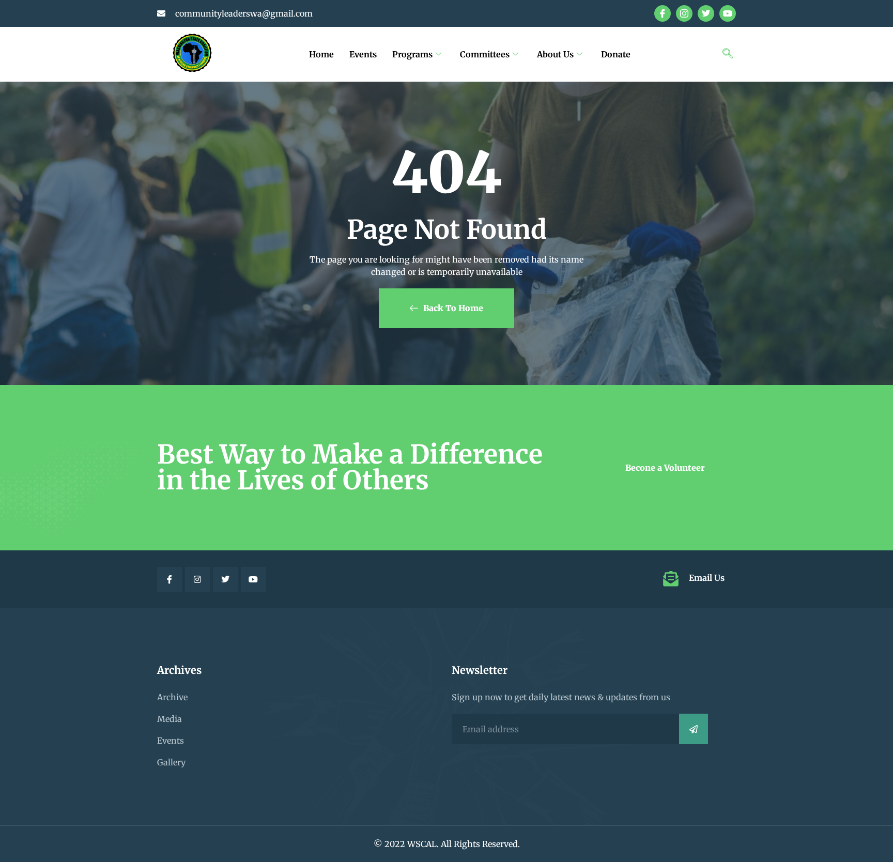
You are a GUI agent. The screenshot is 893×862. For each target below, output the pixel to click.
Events (363, 54)
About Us (555, 54)
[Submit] (693, 729)
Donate (615, 54)
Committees (485, 54)
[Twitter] (706, 13)
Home (321, 54)
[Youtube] (727, 13)
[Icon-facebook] (662, 13)
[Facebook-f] (169, 579)
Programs (412, 54)
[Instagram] (197, 579)
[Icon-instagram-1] (684, 13)
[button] (727, 54)
